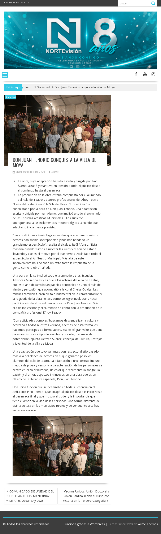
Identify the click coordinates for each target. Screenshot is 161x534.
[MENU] (5, 75)
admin (55, 172)
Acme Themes (148, 524)
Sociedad (10, 97)
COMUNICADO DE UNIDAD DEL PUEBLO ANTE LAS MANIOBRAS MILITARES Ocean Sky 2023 (30, 496)
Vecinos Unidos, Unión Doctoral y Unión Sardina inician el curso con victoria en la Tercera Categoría (86, 496)
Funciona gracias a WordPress (84, 524)
